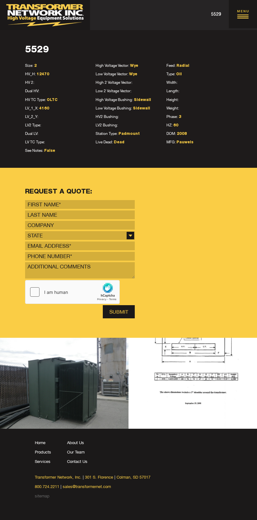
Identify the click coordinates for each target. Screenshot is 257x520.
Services (42, 461)
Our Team (76, 452)
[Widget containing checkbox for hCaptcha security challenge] (72, 292)
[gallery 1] (64, 383)
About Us (75, 442)
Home (40, 442)
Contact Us (77, 461)
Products (43, 452)
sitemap (42, 496)
